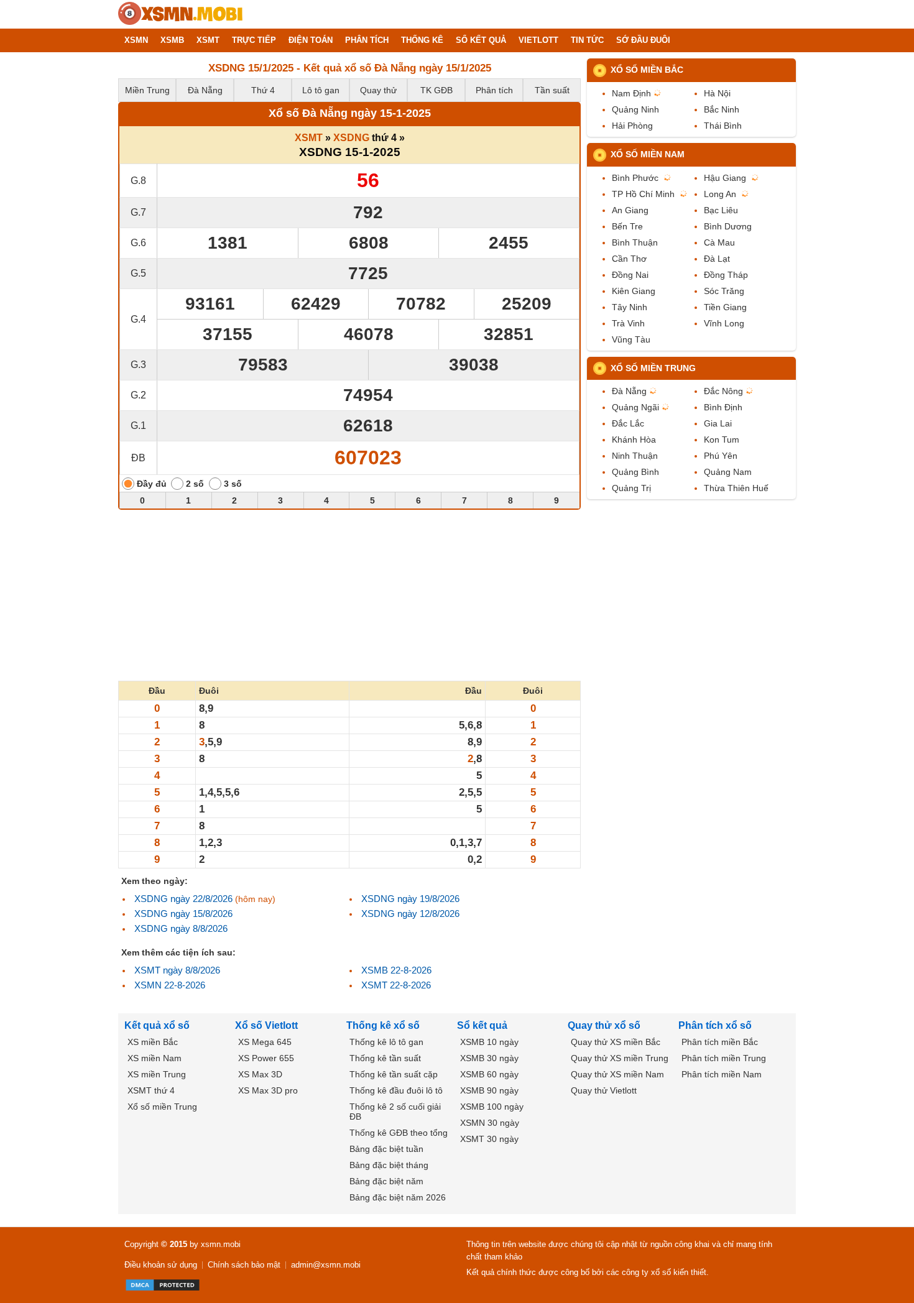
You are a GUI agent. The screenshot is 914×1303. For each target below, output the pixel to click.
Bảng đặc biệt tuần (386, 1149)
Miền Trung (147, 90)
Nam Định (631, 93)
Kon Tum (721, 439)
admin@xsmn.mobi (326, 1264)
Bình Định (723, 407)
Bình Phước (635, 178)
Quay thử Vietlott (604, 1090)
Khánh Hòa (634, 439)
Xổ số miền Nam (648, 154)
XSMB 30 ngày (489, 1058)
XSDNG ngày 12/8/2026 (410, 913)
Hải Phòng (632, 126)
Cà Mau (719, 242)
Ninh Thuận (635, 456)
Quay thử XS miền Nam (617, 1074)
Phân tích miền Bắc (719, 1042)
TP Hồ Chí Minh (643, 194)
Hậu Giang (725, 178)
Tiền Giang (725, 307)
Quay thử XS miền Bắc (615, 1042)
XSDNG (351, 137)
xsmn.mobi (221, 1244)
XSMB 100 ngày (492, 1107)
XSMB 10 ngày (489, 1042)
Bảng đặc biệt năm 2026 (397, 1197)
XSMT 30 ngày (489, 1139)
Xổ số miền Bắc (647, 70)
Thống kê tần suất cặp (393, 1074)
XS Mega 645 (265, 1042)
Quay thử (378, 90)
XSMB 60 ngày (489, 1074)
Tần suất (552, 90)
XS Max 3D (260, 1074)
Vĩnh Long (724, 323)
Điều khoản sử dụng (160, 1264)
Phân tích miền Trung (723, 1058)
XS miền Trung (156, 1074)
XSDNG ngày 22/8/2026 (183, 898)
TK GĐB (436, 90)
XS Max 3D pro (268, 1090)
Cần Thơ (629, 259)
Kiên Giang (633, 291)
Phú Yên (720, 456)
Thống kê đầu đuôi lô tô (396, 1090)
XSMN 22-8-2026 (169, 985)
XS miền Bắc (152, 1042)
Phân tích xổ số (715, 1025)
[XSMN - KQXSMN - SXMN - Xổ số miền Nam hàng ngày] (180, 14)
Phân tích (494, 90)
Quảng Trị (631, 488)
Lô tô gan (320, 90)
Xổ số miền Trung (653, 368)
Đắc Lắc (628, 423)
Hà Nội (717, 93)
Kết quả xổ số (157, 1025)
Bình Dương (728, 226)
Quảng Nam (728, 472)
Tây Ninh (629, 307)
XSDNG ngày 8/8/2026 (181, 928)
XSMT (309, 137)
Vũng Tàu (631, 339)
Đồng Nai (630, 275)
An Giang (630, 210)
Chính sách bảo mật (244, 1264)
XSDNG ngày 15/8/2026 (183, 913)
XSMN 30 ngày (489, 1123)
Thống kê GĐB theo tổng (398, 1133)
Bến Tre (627, 226)
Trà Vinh (628, 323)
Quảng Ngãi (635, 407)
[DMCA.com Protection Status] (162, 1285)
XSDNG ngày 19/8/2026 (410, 898)
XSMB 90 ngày (489, 1090)
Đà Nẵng (205, 90)
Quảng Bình (635, 472)
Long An (720, 194)
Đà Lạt (717, 259)
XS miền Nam (154, 1058)
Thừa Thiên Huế (736, 488)
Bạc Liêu (721, 210)
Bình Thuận (635, 242)
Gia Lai (718, 423)
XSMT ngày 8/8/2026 (177, 970)
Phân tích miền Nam (721, 1074)
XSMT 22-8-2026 (396, 985)
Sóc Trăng (724, 291)
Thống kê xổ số (383, 1025)
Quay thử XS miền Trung (619, 1058)
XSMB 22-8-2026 (396, 970)
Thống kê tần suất (385, 1058)
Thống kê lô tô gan (386, 1042)
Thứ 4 (263, 90)
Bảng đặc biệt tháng (388, 1165)
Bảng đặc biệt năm (386, 1181)
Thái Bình (723, 126)
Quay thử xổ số (604, 1025)
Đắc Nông (723, 391)
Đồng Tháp (726, 275)
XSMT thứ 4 (151, 1090)
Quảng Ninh (635, 109)
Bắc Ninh (721, 109)
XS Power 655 (266, 1058)
